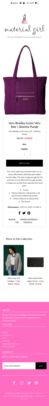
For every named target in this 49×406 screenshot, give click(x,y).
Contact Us (6, 335)
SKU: (24, 144)
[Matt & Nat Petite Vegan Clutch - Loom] (35, 260)
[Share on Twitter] (24, 213)
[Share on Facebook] (20, 213)
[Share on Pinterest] (28, 213)
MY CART (32, 3)
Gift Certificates (8, 346)
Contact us (27, 222)
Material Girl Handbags (32, 393)
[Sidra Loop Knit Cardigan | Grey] (14, 260)
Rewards (12, 219)
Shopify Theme (9, 396)
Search (5, 332)
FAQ (17, 222)
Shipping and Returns (29, 219)
